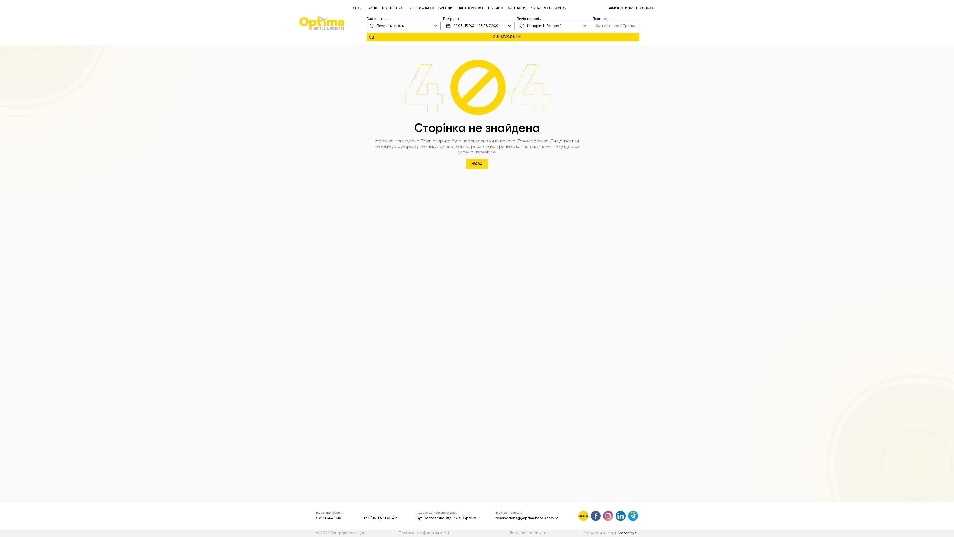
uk (647, 8)
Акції (372, 8)
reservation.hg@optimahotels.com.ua (527, 518)
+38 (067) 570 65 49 (380, 518)
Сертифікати (422, 8)
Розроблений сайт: (610, 533)
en (652, 8)
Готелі (357, 8)
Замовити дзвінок (625, 8)
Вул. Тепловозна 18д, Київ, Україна (446, 518)
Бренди (446, 8)
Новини (495, 8)
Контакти (517, 8)
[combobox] (404, 26)
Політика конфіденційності (424, 533)
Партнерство (470, 8)
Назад (477, 163)
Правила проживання (529, 533)
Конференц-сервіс (548, 8)
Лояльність (393, 8)
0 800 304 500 (328, 518)
